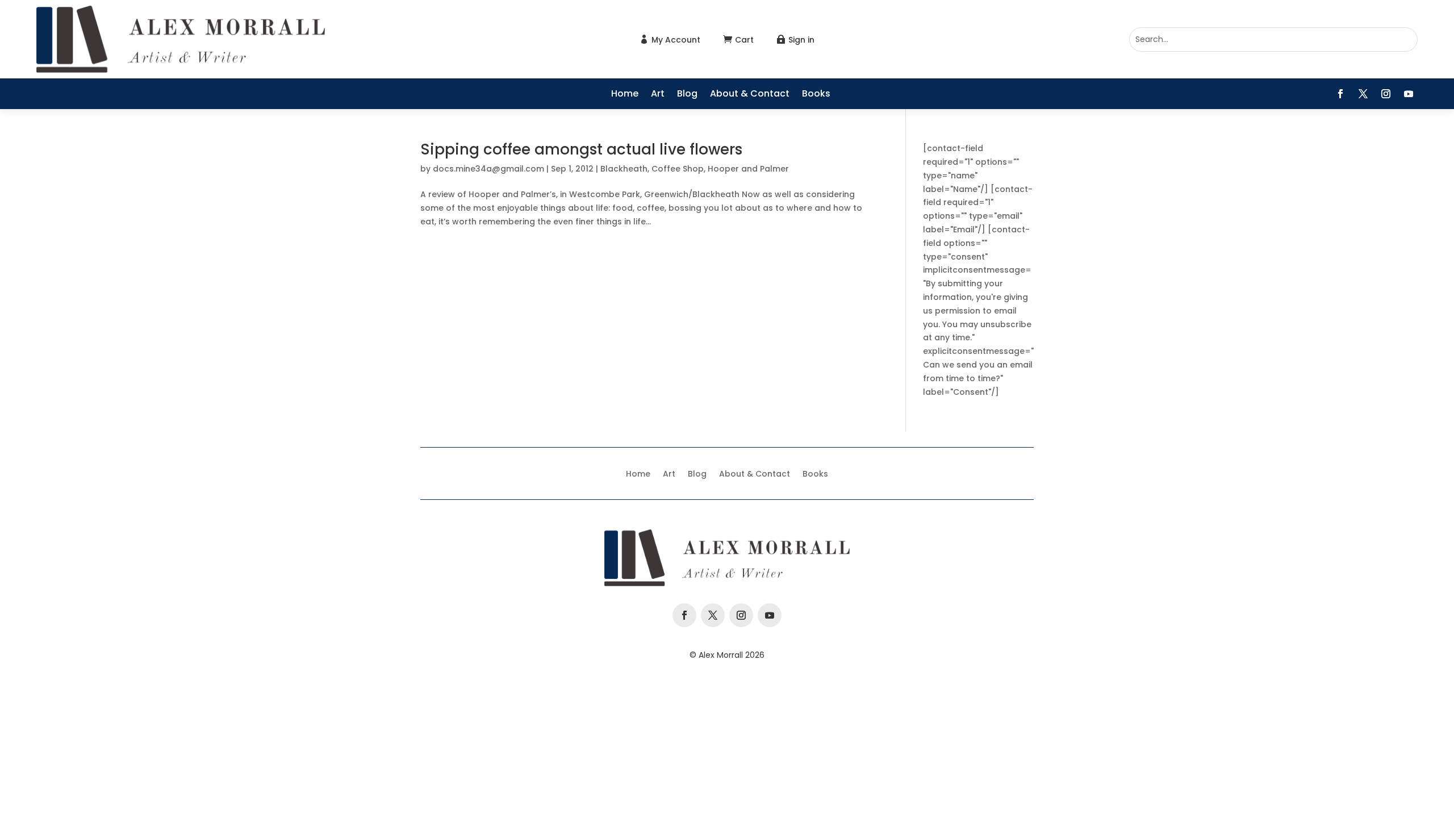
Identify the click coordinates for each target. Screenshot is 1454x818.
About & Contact (749, 95)
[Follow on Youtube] (1408, 94)
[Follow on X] (1363, 94)
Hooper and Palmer (748, 168)
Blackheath (623, 168)
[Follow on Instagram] (1386, 94)
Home (624, 95)
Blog (687, 95)
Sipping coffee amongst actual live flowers (581, 149)
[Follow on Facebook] (1340, 94)
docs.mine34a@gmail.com (488, 168)
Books (816, 95)
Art (658, 95)
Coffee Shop (677, 168)
